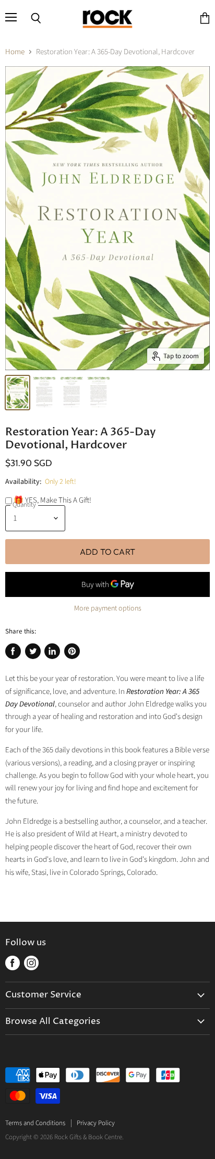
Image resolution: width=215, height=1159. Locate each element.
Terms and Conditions (35, 1123)
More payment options (107, 608)
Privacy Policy (96, 1123)
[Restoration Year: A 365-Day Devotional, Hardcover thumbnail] (17, 392)
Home (15, 51)
